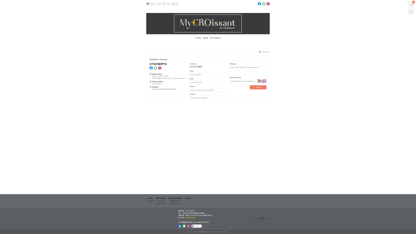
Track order (161, 201)
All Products (161, 198)
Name (192, 71)
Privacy (188, 198)
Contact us (193, 64)
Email (191, 79)
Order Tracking (161, 203)
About (150, 198)
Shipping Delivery (175, 201)
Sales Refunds (175, 203)
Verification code (235, 77)
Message (233, 64)
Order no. (193, 94)
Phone (192, 86)
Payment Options (175, 198)
